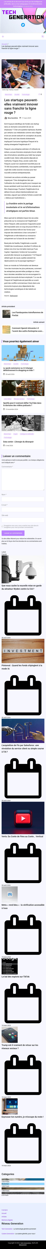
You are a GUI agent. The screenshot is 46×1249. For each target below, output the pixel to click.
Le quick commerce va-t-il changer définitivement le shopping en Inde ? (18, 369)
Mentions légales (7, 1220)
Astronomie (5, 1179)
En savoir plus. (28, 6)
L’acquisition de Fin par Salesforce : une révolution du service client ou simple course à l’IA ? (23, 748)
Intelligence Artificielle (27, 434)
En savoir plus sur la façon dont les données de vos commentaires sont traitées (22, 541)
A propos (5, 1210)
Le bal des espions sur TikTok (15, 976)
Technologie (25, 94)
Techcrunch (14, 296)
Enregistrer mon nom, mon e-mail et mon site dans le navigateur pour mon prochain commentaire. (21, 526)
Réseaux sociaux (19, 399)
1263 (3, 1181)
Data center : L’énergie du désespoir (18, 442)
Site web (5, 515)
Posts (7, 1181)
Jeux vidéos (7, 399)
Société (17, 94)
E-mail (4, 505)
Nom (4, 495)
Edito (3, 1193)
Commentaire (7, 467)
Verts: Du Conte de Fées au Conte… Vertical (22, 836)
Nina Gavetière (13, 118)
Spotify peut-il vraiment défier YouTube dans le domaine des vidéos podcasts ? (22, 404)
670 (3, 1195)
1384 (3, 1191)
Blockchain (8, 94)
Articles (4, 1217)
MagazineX (23, 1245)
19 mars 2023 (6, 957)
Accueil (4, 1213)
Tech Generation (7, 1229)
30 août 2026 (6, 638)
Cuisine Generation (8, 1234)
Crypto (15, 434)
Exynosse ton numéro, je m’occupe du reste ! (23, 1117)
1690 (3, 1186)
